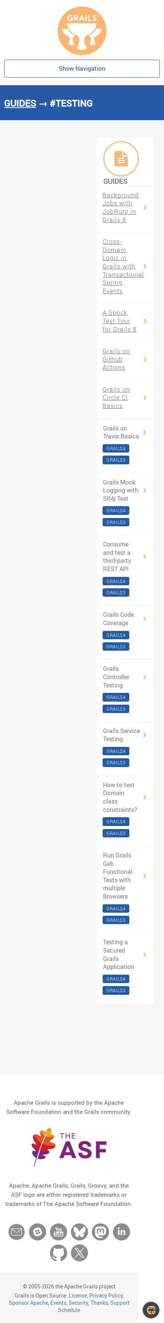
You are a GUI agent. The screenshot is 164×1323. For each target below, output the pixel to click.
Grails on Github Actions (116, 359)
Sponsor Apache (28, 1302)
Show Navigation (82, 68)
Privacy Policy (106, 1295)
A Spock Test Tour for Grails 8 (120, 321)
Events (58, 1302)
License (78, 1295)
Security (78, 1302)
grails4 (115, 448)
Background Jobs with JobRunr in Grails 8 (121, 207)
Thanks (99, 1302)
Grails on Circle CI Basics (116, 398)
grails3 (115, 460)
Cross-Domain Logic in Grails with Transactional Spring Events (123, 266)
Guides (20, 103)
